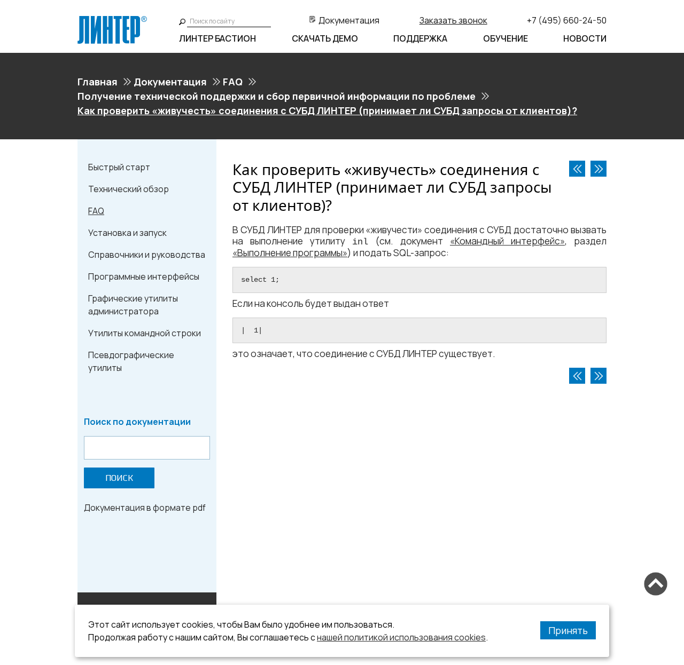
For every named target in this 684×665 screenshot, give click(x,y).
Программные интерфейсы (143, 276)
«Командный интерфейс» (507, 241)
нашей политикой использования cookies (401, 637)
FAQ (233, 81)
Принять (568, 630)
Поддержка (420, 38)
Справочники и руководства (146, 254)
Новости (585, 38)
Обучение (505, 38)
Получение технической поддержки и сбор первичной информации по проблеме (276, 96)
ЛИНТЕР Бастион (217, 38)
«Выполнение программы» (289, 253)
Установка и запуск (127, 233)
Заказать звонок (453, 20)
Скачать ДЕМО (325, 38)
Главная (97, 81)
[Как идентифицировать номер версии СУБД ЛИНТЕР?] (577, 169)
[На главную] (112, 20)
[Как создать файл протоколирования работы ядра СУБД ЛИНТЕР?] (598, 169)
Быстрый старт (119, 167)
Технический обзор (128, 189)
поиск (119, 478)
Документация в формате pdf (145, 507)
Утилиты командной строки (144, 333)
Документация (348, 20)
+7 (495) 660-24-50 (567, 20)
